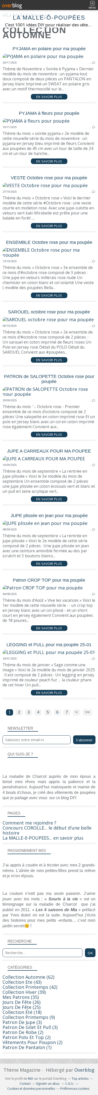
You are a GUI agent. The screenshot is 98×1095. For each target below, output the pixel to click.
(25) (21, 1007)
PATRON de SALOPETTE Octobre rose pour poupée (49, 379)
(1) (27, 1047)
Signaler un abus (48, 1083)
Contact (25, 1083)
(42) (30, 987)
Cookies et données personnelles (31, 1088)
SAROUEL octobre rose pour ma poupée (49, 311)
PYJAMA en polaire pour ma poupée (49, 48)
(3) (22, 1022)
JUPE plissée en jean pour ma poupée (49, 515)
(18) (22, 1012)
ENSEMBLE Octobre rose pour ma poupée (49, 242)
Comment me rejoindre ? (29, 823)
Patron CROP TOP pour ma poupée (49, 580)
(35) (21, 997)
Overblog (84, 1070)
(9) (29, 1017)
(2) (23, 1032)
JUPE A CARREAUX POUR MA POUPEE (49, 451)
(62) (28, 977)
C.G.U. (69, 1083)
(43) (22, 982)
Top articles (80, 1078)
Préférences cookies (74, 1088)
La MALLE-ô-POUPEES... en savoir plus (43, 838)
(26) (21, 1002)
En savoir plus (49, 96)
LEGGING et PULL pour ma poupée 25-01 (49, 644)
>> (87, 712)
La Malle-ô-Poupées (49, 18)
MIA (30, 1078)
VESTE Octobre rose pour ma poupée (49, 177)
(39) (24, 992)
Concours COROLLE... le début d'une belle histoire (47, 830)
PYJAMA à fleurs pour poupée (49, 113)
